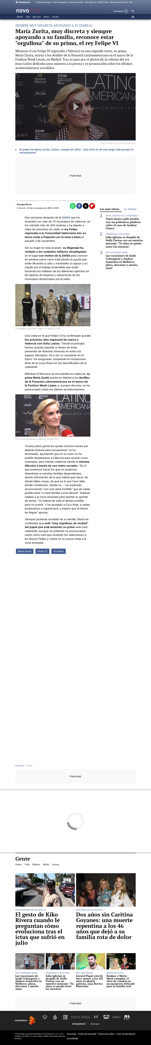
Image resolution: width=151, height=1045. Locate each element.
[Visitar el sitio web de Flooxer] (95, 1024)
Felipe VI (42, 551)
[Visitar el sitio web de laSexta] (55, 1017)
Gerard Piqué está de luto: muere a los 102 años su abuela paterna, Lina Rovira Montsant (89, 981)
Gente (20, 17)
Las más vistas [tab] (109, 209)
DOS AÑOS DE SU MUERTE (89, 910)
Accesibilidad (72, 1038)
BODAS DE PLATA (115, 973)
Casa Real (59, 551)
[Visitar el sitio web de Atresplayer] (80, 1024)
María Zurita (24, 551)
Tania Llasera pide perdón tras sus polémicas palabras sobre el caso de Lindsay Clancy (123, 223)
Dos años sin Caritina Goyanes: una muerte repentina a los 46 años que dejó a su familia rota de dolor (104, 926)
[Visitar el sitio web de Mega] (85, 1017)
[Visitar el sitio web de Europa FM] (116, 1017)
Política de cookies (106, 1034)
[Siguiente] (134, 2)
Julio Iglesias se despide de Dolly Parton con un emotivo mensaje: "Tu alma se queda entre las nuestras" (124, 242)
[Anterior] (34, 2)
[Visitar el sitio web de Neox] (65, 1017)
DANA (66, 217)
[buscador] (133, 11)
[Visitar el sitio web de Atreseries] (96, 1017)
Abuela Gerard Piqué (119, 2)
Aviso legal (71, 1034)
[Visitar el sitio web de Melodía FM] (126, 1017)
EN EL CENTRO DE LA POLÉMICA (122, 215)
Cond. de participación (125, 1034)
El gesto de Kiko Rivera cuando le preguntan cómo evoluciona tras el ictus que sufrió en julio (40, 929)
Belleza (37, 17)
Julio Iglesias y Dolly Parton (97, 2)
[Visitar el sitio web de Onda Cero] (106, 1017)
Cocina (55, 17)
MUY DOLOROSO (84, 973)
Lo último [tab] (130, 209)
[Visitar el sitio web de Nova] (75, 1017)
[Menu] (133, 17)
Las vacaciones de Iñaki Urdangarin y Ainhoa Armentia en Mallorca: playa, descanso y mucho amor (122, 262)
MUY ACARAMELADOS (117, 252)
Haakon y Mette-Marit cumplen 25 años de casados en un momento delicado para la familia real (120, 981)
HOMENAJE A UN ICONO (118, 234)
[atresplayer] (119, 11)
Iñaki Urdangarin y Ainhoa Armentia (68, 2)
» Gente (29, 766)
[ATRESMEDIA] (25, 1020)
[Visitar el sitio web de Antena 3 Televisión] (44, 1017)
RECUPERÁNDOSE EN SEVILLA (30, 910)
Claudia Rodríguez (44, 2)
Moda (46, 17)
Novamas (19, 766)
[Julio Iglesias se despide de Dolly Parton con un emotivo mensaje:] (60, 961)
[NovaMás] (36, 10)
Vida (28, 17)
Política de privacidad (87, 1034)
